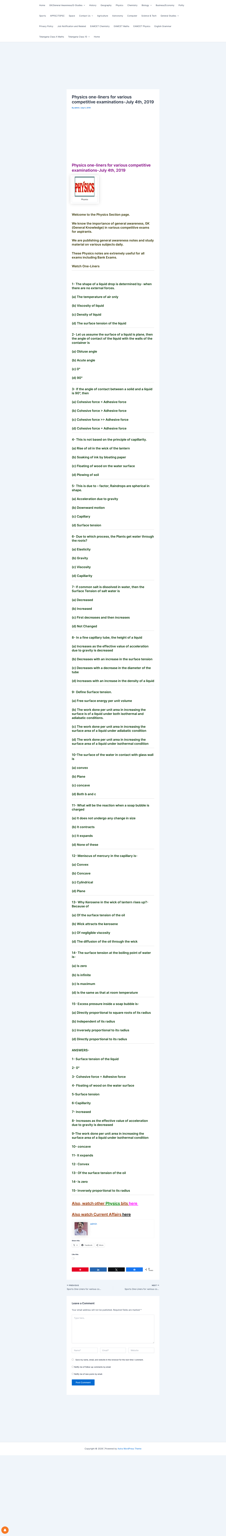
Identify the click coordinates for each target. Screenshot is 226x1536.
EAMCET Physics (141, 26)
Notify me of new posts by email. (88, 1374)
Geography (106, 5)
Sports (42, 15)
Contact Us (84, 15)
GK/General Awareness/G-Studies (65, 5)
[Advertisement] (113, 69)
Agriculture (102, 15)
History (92, 5)
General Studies (168, 15)
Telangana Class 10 (77, 36)
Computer (132, 15)
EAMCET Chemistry (100, 26)
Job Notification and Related (71, 26)
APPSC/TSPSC (57, 15)
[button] (83, 5)
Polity (181, 5)
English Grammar (162, 26)
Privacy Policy (46, 26)
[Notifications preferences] (5, 1530)
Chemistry (132, 5)
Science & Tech (148, 15)
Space (72, 15)
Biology (145, 5)
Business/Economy (165, 5)
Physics (119, 5)
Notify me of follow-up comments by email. (92, 1367)
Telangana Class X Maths (51, 36)
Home (42, 5)
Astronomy (117, 15)
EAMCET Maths (121, 26)
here (126, 1214)
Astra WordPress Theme (129, 1448)
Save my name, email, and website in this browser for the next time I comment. (109, 1360)
